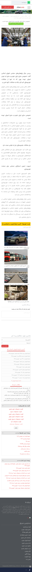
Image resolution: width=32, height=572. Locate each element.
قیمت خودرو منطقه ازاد (25, 535)
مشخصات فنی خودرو (26, 538)
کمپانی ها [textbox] (28, 340)
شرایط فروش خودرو (26, 540)
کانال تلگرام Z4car (26, 532)
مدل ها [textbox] (28, 343)
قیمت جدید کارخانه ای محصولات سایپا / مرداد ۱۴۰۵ (19, 473)
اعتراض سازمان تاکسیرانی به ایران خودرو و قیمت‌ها (18, 392)
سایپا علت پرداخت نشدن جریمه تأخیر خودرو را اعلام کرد (18, 480)
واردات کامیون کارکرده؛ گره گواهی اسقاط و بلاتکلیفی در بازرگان (16, 266)
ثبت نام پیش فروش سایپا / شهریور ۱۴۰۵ (21, 470)
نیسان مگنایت (27, 451)
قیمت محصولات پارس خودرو (16, 414)
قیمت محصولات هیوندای (16, 424)
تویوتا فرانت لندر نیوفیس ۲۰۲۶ (23, 436)
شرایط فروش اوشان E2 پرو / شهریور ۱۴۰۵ (21, 369)
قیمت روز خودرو (27, 527)
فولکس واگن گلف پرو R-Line (24, 446)
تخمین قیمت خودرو (26, 530)
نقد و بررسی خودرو (26, 543)
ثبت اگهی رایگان (7, 7)
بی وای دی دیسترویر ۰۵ (25, 454)
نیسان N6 (28, 441)
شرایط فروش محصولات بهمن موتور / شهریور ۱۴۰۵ (19, 488)
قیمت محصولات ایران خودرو (16, 409)
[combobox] (16, 340)
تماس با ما (28, 559)
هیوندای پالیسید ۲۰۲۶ (25, 439)
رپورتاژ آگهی (28, 554)
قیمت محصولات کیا (16, 422)
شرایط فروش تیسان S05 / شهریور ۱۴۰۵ (22, 364)
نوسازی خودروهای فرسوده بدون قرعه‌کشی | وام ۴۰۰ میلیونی (17, 475)
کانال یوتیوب (27, 551)
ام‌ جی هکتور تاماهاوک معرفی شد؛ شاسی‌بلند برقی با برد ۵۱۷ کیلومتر (16, 248)
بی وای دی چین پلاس (25, 449)
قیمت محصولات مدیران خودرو (16, 419)
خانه (30, 16)
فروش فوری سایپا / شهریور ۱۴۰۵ (23, 367)
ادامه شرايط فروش (17, 381)
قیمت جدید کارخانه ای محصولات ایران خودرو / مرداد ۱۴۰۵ (18, 478)
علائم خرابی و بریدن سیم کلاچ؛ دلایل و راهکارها (18, 302)
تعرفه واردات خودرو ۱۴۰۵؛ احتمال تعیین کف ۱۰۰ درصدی (16, 284)
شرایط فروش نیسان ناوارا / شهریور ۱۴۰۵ (22, 361)
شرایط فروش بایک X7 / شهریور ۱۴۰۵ (22, 372)
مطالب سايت (24, 16)
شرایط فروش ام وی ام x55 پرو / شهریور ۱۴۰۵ (20, 356)
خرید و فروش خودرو (26, 548)
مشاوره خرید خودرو (26, 546)
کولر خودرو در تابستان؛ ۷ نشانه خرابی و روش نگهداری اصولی (16, 400)
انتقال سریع (5, 346)
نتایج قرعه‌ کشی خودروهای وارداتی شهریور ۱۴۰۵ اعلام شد (16, 398)
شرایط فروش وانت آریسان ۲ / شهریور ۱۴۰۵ (21, 378)
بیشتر (16, 427)
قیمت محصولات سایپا (16, 412)
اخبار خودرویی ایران (15, 16)
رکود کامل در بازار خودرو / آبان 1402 (21, 393)
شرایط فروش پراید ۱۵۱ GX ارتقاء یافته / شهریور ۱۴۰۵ (19, 353)
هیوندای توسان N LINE (25, 444)
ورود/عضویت (28, 557)
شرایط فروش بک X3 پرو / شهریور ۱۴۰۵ (22, 359)
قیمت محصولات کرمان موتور (16, 417)
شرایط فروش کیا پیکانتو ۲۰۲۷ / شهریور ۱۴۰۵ (21, 375)
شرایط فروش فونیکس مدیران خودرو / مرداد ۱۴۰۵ (20, 483)
